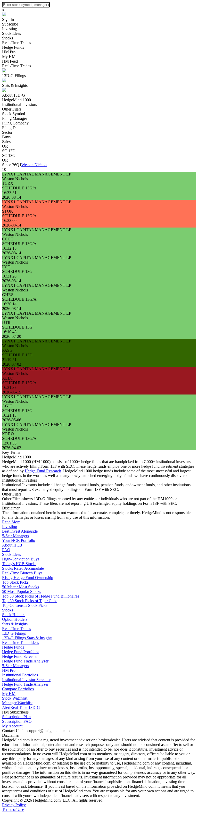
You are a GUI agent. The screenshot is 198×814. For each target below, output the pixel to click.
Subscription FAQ (17, 721)
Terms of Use (13, 809)
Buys (6, 137)
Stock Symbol (13, 114)
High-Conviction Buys (20, 559)
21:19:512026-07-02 (11, 361)
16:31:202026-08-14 (11, 278)
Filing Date (11, 127)
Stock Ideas (11, 33)
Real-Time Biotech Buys (22, 573)
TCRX (7, 183)
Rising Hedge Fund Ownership (27, 577)
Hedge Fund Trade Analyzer (25, 661)
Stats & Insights (15, 85)
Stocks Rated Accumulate (23, 568)
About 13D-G (13, 95)
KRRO (8, 434)
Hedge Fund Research (43, 471)
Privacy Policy (14, 805)
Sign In (8, 19)
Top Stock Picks (15, 582)
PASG (7, 350)
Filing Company (15, 123)
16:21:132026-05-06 (11, 417)
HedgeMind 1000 (16, 100)
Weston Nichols (34, 165)
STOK (7, 211)
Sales (6, 141)
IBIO (6, 267)
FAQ (6, 550)
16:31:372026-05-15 (11, 389)
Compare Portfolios (18, 689)
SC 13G (8, 155)
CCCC (7, 239)
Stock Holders (13, 614)
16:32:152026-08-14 (11, 250)
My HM (8, 56)
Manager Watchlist (17, 703)
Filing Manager (14, 118)
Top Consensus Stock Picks (24, 605)
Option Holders (14, 619)
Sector (7, 132)
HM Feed (10, 61)
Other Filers (11, 109)
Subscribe (10, 24)
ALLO (7, 378)
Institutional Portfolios (20, 675)
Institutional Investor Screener (26, 679)
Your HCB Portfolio (18, 540)
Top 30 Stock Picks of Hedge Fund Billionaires (40, 596)
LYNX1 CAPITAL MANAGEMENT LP (36, 174)
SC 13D (8, 151)
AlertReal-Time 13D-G (21, 707)
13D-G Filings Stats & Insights (27, 638)
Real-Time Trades (16, 42)
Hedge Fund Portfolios (20, 652)
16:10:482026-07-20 (11, 334)
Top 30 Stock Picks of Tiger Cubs (29, 601)
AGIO (7, 406)
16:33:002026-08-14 (11, 222)
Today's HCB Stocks (19, 563)
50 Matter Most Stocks (20, 587)
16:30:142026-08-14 (11, 306)
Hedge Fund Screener (20, 656)
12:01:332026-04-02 (11, 445)
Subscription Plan (16, 717)
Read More (11, 522)
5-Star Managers (15, 536)
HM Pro (8, 52)
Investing (9, 29)
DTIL (7, 322)
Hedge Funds (13, 47)
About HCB (12, 545)
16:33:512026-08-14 (11, 194)
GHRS (7, 294)
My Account (12, 726)
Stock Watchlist (14, 698)
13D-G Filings (14, 75)
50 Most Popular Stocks (21, 591)
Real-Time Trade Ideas (20, 642)
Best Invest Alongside (20, 531)
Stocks (7, 38)
